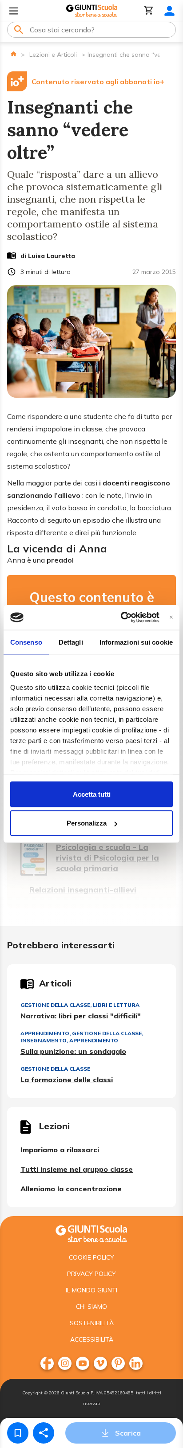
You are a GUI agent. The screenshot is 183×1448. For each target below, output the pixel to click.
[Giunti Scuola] (91, 10)
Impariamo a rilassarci (59, 1149)
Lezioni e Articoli (53, 55)
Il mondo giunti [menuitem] (91, 1290)
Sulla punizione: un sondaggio (73, 1051)
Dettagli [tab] (71, 642)
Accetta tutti (92, 794)
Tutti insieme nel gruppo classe (76, 1169)
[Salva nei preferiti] (17, 1433)
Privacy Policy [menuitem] (91, 1274)
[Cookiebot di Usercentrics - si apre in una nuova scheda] (121, 617)
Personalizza (87, 823)
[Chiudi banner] (171, 617)
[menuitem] (47, 1363)
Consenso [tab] (26, 642)
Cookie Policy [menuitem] (91, 1257)
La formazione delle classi (66, 1079)
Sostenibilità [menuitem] (92, 1323)
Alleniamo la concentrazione (71, 1188)
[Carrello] (148, 11)
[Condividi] (43, 1433)
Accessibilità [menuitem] (91, 1339)
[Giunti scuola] (91, 1232)
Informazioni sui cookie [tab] (136, 642)
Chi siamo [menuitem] (91, 1307)
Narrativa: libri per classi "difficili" (80, 1015)
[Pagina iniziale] (13, 53)
